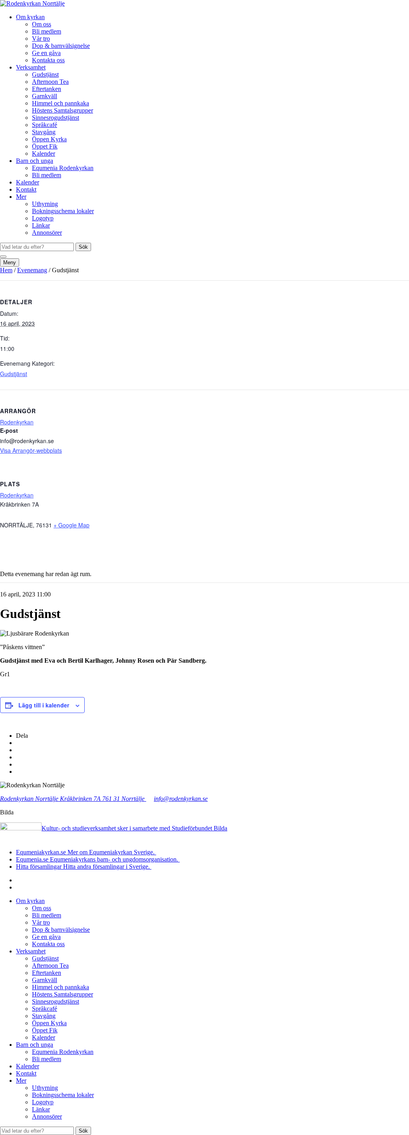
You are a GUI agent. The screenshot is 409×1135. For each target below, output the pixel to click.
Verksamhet (31, 67)
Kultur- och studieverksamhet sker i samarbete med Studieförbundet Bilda (134, 828)
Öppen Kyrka (49, 139)
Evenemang (32, 270)
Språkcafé (44, 124)
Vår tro (41, 38)
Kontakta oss (48, 60)
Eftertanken (46, 88)
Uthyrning (45, 203)
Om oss (41, 24)
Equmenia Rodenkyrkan (62, 167)
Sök (83, 247)
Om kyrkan (30, 17)
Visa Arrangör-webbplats (31, 450)
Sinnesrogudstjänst (55, 117)
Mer (21, 196)
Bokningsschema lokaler (63, 211)
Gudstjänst (45, 74)
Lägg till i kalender (43, 705)
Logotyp (43, 218)
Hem (6, 270)
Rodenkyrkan (17, 422)
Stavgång (44, 132)
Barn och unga (34, 160)
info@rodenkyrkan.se (181, 798)
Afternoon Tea (50, 81)
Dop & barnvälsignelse (61, 45)
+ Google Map (71, 525)
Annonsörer (47, 232)
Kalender (43, 153)
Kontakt (26, 189)
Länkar (41, 225)
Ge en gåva (46, 53)
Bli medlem (46, 31)
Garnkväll (44, 96)
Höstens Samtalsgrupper (62, 110)
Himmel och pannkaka (60, 103)
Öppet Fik (45, 146)
